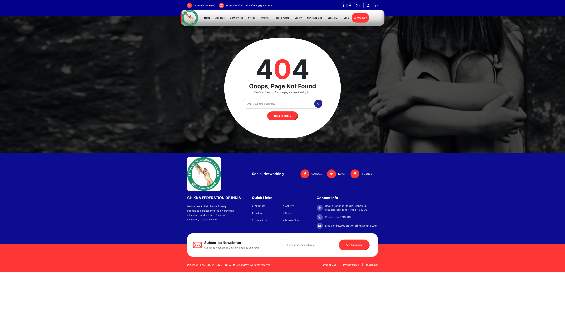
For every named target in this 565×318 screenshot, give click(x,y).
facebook (316, 173)
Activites (265, 17)
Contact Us (333, 17)
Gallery (298, 17)
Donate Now (360, 17)
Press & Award (282, 17)
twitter (341, 173)
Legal (346, 17)
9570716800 (208, 5)
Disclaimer (372, 264)
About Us (220, 17)
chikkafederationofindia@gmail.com (252, 5)
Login (375, 5)
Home (207, 17)
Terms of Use (328, 264)
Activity (289, 205)
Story (288, 213)
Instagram (367, 173)
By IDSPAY (242, 264)
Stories (251, 17)
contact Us (261, 220)
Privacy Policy (351, 264)
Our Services (236, 17)
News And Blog (314, 17)
